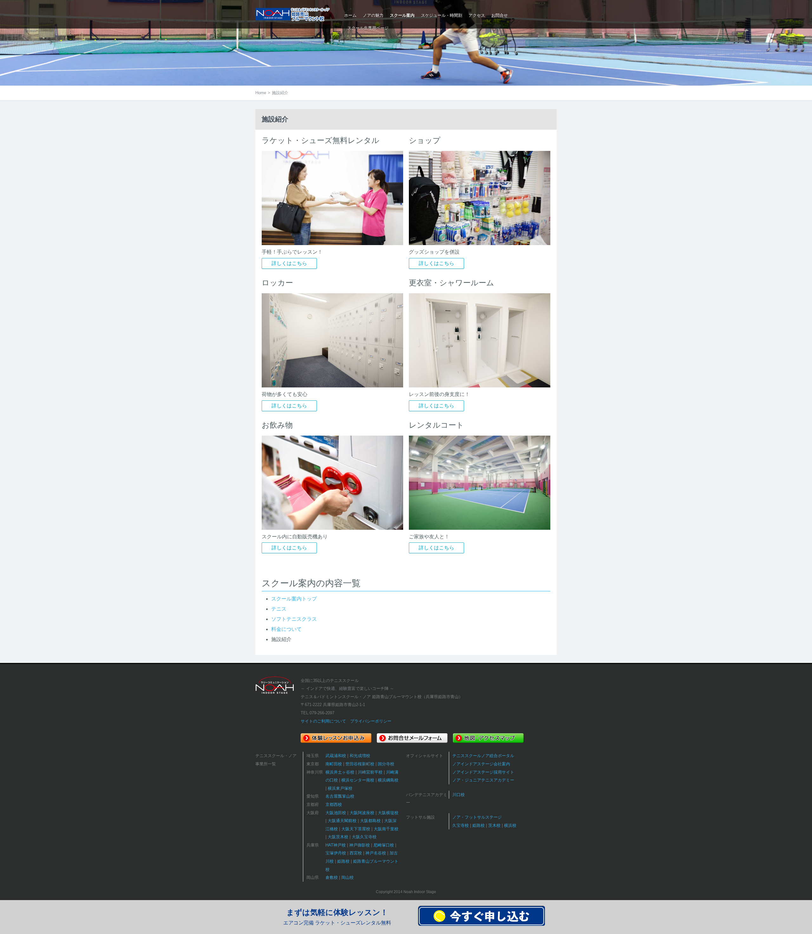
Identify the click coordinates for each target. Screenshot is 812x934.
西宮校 (356, 853)
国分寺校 (386, 764)
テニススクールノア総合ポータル (483, 755)
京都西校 (333, 804)
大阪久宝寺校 (364, 836)
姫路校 (343, 861)
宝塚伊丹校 (335, 853)
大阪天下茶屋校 (355, 829)
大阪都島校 (370, 820)
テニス (278, 609)
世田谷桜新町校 (359, 764)
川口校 (458, 794)
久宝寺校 (460, 825)
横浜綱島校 (388, 780)
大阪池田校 (335, 812)
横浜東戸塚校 (340, 788)
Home (260, 92)
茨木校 (494, 825)
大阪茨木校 (338, 836)
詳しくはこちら (289, 263)
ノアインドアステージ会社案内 (481, 764)
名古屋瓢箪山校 (339, 796)
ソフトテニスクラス (294, 619)
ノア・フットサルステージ (477, 817)
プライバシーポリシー (370, 721)
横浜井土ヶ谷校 (339, 772)
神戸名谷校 (375, 853)
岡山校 (347, 877)
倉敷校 (331, 877)
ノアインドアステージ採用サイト (483, 772)
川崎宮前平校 (370, 772)
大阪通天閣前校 (342, 820)
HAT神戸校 (335, 845)
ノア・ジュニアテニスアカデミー (483, 780)
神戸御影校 (359, 845)
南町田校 (333, 764)
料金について (286, 629)
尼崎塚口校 (383, 845)
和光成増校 (360, 755)
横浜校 (510, 825)
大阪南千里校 (386, 829)
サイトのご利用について (323, 721)
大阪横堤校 (388, 812)
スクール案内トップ (294, 598)
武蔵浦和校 (335, 755)
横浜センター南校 (357, 780)
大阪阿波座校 (362, 812)
